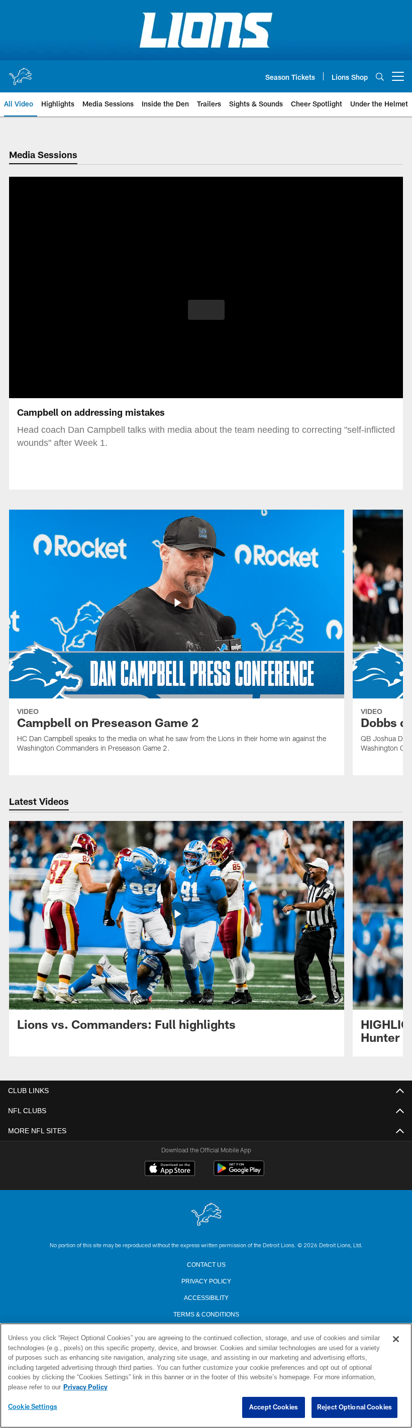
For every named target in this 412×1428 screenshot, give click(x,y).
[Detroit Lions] (206, 1215)
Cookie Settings (32, 1407)
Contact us (206, 1263)
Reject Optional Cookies (354, 1407)
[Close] (396, 1340)
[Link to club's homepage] (20, 72)
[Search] (380, 76)
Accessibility (206, 1296)
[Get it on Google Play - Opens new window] (238, 1173)
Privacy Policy (206, 1280)
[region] (206, 1376)
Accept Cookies (273, 1407)
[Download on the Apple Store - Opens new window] (169, 1169)
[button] (206, 310)
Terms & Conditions (206, 1313)
